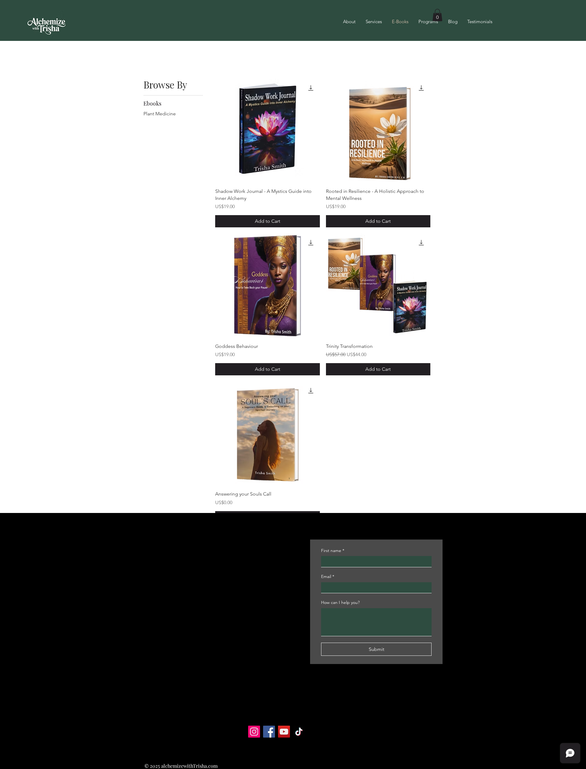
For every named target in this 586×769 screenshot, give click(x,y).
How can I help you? (340, 602)
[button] (437, 15)
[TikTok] (299, 732)
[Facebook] (269, 732)
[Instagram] (254, 732)
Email (327, 576)
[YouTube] (284, 732)
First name (332, 550)
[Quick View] (267, 131)
